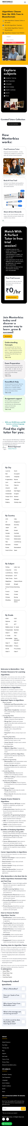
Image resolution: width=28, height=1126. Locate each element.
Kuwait (16, 530)
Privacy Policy (5, 1062)
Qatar (6, 530)
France (7, 539)
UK (6, 522)
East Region (17, 491)
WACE (15, 632)
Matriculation (9, 646)
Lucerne (7, 471)
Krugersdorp (8, 479)
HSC (15, 621)
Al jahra (7, 476)
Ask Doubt (4, 1056)
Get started (7, 336)
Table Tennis (8, 578)
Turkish (16, 591)
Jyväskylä (8, 491)
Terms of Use (5, 1059)
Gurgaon (16, 493)
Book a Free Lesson (12, 297)
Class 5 (16, 651)
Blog (3, 1050)
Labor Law (17, 567)
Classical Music (18, 581)
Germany (16, 524)
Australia (16, 533)
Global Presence (6, 1042)
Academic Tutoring (10, 78)
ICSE (15, 618)
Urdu (15, 570)
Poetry (7, 594)
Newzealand (17, 547)
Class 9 (7, 651)
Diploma (7, 621)
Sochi (15, 471)
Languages (8, 84)
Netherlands (17, 539)
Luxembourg (17, 541)
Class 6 (16, 643)
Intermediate (8, 638)
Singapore (17, 522)
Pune (6, 485)
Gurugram (17, 473)
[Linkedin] (3, 1119)
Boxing (16, 597)
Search (14, 42)
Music (7, 96)
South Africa (8, 550)
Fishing (7, 567)
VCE (6, 624)
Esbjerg (7, 502)
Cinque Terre (9, 496)
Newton (16, 496)
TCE (15, 635)
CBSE (7, 618)
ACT (15, 624)
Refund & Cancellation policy (9, 1065)
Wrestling (7, 600)
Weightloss (8, 581)
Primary (16, 646)
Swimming (17, 587)
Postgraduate (9, 630)
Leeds (15, 488)
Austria (7, 536)
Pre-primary (17, 648)
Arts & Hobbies (9, 87)
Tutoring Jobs (5, 1048)
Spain (15, 550)
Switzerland (17, 536)
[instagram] (7, 1119)
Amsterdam (8, 493)
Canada (7, 533)
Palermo (16, 485)
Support (4, 1053)
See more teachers (14, 124)
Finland (16, 544)
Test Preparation (10, 81)
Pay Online (4, 1045)
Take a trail (8, 357)
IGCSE (7, 648)
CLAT (15, 575)
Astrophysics (9, 575)
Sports (7, 93)
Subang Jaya (17, 502)
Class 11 (7, 643)
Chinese (7, 597)
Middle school (9, 627)
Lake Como (17, 482)
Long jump (8, 570)
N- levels (16, 627)
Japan (7, 527)
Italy (6, 541)
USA (6, 519)
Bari (6, 473)
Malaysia (7, 524)
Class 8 (7, 632)
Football (7, 584)
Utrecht (7, 488)
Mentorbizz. (9, 1117)
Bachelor (16, 630)
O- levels (7, 635)
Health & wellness (10, 90)
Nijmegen (16, 499)
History (16, 572)
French (7, 591)
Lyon (6, 482)
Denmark (7, 544)
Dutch (15, 578)
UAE (15, 527)
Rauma (16, 479)
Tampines (16, 476)
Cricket (16, 594)
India (15, 519)
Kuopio (7, 499)
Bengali (16, 584)
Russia (7, 547)
